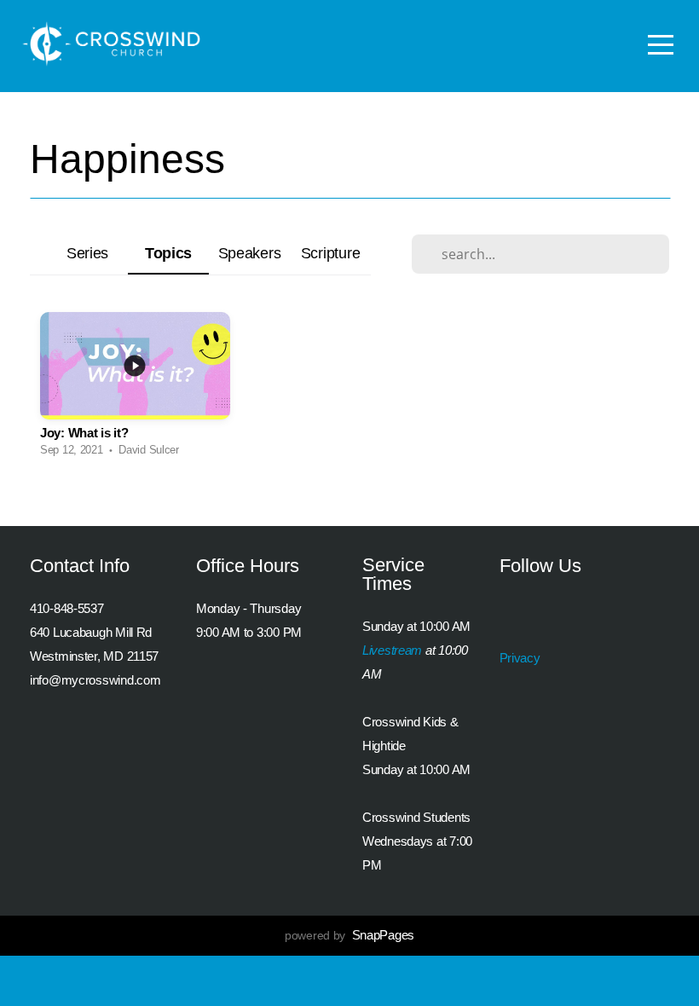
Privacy (520, 657)
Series (87, 253)
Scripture (330, 253)
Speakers (249, 253)
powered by (349, 935)
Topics (168, 253)
